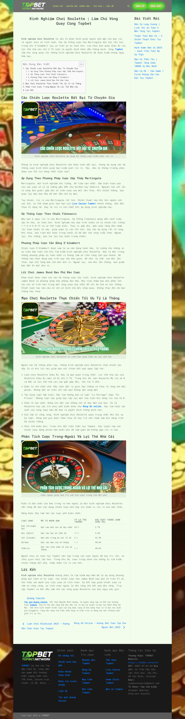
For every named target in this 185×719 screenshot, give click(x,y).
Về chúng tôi (66, 655)
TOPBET (45, 715)
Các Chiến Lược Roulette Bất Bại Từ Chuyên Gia (52, 68)
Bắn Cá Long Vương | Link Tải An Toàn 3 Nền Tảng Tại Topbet (147, 27)
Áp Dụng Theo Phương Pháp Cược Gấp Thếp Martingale (57, 71)
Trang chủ (58, 6)
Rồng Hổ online (92, 406)
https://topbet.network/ (143, 662)
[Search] (128, 6)
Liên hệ (62, 691)
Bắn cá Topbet (114, 689)
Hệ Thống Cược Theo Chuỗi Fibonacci (49, 74)
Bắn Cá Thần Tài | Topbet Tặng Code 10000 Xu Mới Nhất (145, 62)
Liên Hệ (110, 6)
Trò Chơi (97, 6)
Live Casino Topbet (84, 203)
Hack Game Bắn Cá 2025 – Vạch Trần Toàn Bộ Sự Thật (148, 51)
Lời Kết (30, 90)
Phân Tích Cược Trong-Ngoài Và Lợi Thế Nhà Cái (52, 86)
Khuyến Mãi (72, 6)
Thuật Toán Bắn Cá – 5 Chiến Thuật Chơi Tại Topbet (148, 39)
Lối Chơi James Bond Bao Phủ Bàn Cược (50, 80)
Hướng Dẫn (84, 6)
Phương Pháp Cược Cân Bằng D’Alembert (50, 77)
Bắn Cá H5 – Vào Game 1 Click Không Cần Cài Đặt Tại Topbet (149, 74)
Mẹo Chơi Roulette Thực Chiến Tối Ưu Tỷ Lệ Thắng (53, 83)
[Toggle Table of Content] (80, 64)
